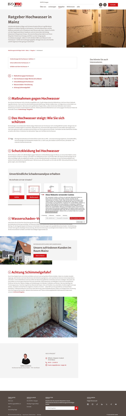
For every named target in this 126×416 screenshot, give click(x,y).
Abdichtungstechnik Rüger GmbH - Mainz (18, 50)
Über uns (10, 401)
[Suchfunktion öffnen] (105, 5)
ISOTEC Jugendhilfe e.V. (14, 403)
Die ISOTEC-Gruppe (32, 401)
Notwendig (44, 215)
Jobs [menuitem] (78, 7)
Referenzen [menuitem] (71, 7)
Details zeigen (80, 221)
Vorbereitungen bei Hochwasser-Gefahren (22, 59)
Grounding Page (12, 409)
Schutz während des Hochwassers (19, 62)
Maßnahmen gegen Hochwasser (24, 76)
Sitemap (39, 414)
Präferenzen (51, 215)
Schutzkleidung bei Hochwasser (24, 82)
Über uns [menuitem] (43, 7)
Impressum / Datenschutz (29, 414)
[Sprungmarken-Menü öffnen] (9, 98)
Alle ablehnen (50, 218)
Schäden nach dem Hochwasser (18, 66)
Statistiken (58, 215)
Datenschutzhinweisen (51, 212)
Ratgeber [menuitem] (61, 7)
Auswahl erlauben (62, 218)
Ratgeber (32, 50)
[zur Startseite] (15, 5)
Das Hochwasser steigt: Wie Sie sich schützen (28, 79)
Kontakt (113, 5)
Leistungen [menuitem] (52, 7)
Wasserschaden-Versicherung (23, 84)
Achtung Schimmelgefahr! (22, 87)
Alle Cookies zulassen (77, 218)
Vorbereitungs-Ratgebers (25, 109)
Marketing (65, 215)
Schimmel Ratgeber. (19, 292)
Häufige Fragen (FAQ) (32, 403)
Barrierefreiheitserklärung (14, 414)
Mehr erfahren (40, 256)
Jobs (9, 406)
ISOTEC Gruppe (44, 2)
